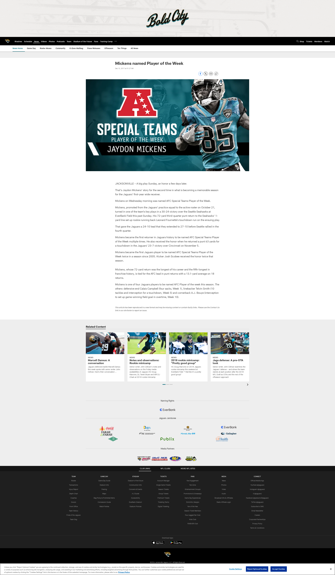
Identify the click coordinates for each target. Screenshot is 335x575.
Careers (257, 515)
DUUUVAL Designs (192, 502)
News (224, 481)
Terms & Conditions (257, 528)
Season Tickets (163, 489)
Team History (73, 511)
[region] (167, 569)
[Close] (331, 569)
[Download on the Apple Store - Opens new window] (158, 543)
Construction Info (135, 485)
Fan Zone (192, 485)
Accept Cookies (278, 569)
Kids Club (192, 519)
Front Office (73, 506)
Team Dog (73, 519)
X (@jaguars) (257, 493)
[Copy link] (216, 74)
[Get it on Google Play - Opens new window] (176, 544)
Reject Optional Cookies (257, 569)
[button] (164, 384)
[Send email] (211, 75)
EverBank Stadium (135, 502)
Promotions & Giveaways (193, 493)
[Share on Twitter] (206, 75)
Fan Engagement (193, 481)
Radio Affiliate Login (224, 502)
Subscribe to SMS (257, 506)
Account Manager (163, 481)
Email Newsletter (257, 511)
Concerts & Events (135, 489)
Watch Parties (104, 506)
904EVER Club (192, 523)
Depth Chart (73, 493)
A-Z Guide (135, 493)
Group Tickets (163, 493)
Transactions (73, 485)
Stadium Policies (135, 506)
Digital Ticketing (163, 506)
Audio (224, 493)
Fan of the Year (193, 506)
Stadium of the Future (135, 481)
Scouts (73, 502)
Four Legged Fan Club (192, 515)
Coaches (74, 498)
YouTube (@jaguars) (257, 485)
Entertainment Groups (192, 489)
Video (224, 489)
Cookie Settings (235, 569)
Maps (104, 493)
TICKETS (163, 476)
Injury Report (73, 489)
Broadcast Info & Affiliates (224, 498)
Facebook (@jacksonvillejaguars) (257, 498)
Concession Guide (104, 502)
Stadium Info (104, 485)
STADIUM (135, 476)
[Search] (298, 41)
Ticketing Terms (163, 502)
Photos (223, 485)
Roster (73, 481)
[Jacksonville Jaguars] (167, 554)
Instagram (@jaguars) (257, 489)
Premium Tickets (163, 498)
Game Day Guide (104, 481)
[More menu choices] (116, 41)
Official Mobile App (257, 481)
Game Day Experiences (193, 498)
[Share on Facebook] (200, 75)
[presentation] (248, 385)
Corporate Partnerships (257, 519)
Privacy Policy (257, 523)
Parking (104, 489)
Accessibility (135, 498)
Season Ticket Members (192, 511)
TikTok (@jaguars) (257, 502)
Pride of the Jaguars (73, 515)
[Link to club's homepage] (7, 41)
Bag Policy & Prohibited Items (104, 498)
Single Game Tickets (163, 485)
